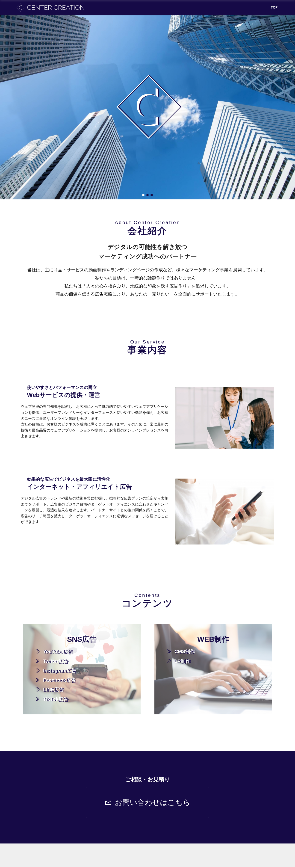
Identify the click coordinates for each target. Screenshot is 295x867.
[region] (147, 107)
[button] (143, 195)
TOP (274, 7)
